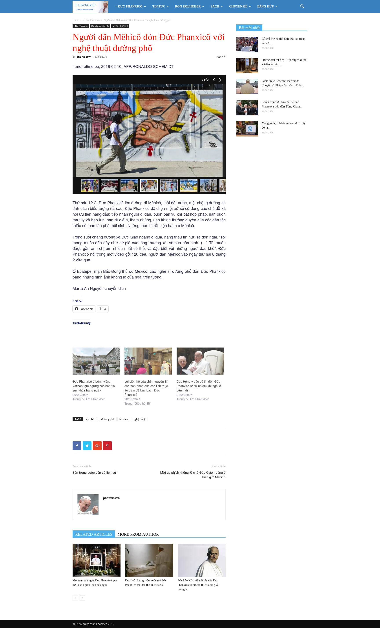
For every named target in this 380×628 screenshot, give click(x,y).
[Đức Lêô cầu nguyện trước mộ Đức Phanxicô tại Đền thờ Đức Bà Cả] (149, 560)
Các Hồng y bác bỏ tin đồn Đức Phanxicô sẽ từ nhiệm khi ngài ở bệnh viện (199, 385)
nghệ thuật (139, 419)
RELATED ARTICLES (93, 534)
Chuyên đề (238, 6)
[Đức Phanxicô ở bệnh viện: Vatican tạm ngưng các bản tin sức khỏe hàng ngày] (96, 361)
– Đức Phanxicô (129, 6)
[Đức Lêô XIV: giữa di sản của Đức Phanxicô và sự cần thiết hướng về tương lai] (202, 560)
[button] (302, 7)
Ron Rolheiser (188, 6)
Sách (215, 6)
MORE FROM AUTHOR (138, 534)
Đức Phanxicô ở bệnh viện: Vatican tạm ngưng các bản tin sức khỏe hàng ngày (94, 385)
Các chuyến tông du (100, 26)
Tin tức (158, 6)
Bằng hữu (265, 6)
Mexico (123, 419)
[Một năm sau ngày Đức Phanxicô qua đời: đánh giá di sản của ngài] (97, 560)
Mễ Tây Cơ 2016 (120, 26)
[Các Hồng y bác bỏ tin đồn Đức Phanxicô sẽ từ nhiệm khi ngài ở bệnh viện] (200, 361)
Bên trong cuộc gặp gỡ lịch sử (94, 473)
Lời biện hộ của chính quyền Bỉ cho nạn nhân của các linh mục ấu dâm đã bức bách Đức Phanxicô (146, 388)
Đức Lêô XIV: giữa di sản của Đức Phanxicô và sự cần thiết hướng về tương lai (198, 585)
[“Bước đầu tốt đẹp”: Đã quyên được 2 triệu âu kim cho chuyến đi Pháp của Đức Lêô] (247, 65)
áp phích (91, 419)
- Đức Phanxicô (91, 20)
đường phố (108, 419)
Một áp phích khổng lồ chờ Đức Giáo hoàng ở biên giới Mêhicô (193, 475)
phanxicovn (84, 56)
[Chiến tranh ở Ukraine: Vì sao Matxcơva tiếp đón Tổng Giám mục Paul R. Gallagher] (247, 107)
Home (76, 20)
